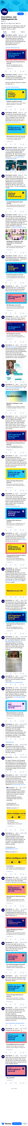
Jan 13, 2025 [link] (23, 533)
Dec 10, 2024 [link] (23, 568)
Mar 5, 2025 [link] (23, 345)
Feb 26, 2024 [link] (23, 724)
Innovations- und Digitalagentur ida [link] (11, 35)
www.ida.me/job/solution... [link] (12, 87)
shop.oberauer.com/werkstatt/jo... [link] (14, 682)
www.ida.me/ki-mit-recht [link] (19, 784)
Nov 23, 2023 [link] (23, 1007)
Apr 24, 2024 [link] (23, 687)
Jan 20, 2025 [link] (23, 493)
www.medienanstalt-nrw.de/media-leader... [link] (14, 157)
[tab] (4, 32)
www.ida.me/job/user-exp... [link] (12, 47)
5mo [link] (25, 112)
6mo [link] (25, 175)
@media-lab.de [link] (12, 346)
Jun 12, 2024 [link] (23, 636)
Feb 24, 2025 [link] (23, 416)
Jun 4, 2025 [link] (23, 286)
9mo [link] (25, 255)
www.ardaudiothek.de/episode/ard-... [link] (15, 1023)
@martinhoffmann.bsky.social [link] (13, 580)
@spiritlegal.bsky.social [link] (11, 848)
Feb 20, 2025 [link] (23, 455)
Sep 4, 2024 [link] (23, 600)
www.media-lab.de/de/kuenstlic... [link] (14, 387)
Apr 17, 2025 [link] (23, 316)
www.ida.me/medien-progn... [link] (19, 227)
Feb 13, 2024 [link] (23, 775)
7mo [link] (25, 214)
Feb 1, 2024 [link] (23, 877)
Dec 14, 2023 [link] (23, 942)
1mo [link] (25, 35)
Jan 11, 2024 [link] (23, 909)
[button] (2, 2)
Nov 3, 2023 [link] (23, 1055)
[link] (4, 23)
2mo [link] (25, 74)
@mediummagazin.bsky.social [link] (13, 641)
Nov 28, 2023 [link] (23, 975)
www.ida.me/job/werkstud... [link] (12, 122)
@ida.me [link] (20, 35)
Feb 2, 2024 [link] (23, 833)
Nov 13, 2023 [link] (23, 1028)
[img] (14, 6)
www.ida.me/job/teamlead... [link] (12, 506)
